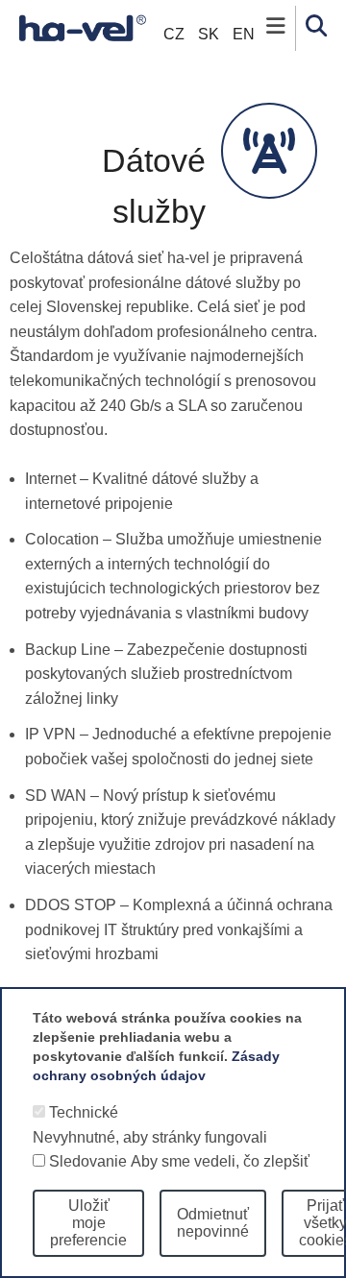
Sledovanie (88, 1161)
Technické (83, 1112)
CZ (174, 34)
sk (208, 34)
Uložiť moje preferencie (88, 1222)
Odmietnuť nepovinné (213, 1223)
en (244, 34)
